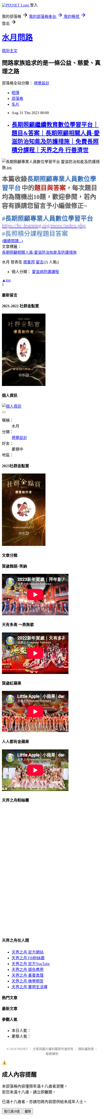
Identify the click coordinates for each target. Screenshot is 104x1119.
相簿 (15, 93)
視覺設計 (41, 83)
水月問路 (17, 37)
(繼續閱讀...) (12, 241)
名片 (15, 104)
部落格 (17, 98)
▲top (6, 280)
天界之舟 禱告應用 (28, 970)
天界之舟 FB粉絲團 (28, 958)
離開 (28, 1111)
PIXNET (22, 1049)
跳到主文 (9, 51)
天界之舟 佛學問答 (28, 981)
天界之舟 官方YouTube (31, 964)
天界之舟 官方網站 (28, 952)
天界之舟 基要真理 (28, 975)
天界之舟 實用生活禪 (29, 987)
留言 (40, 262)
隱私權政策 (86, 1049)
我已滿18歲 (12, 1111)
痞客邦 (29, 262)
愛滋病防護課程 (45, 272)
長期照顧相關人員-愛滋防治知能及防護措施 (39, 252)
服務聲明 (52, 1054)
